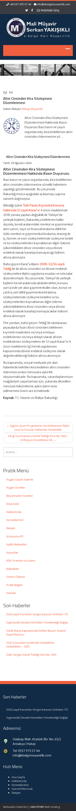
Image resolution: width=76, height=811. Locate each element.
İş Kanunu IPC (15, 536)
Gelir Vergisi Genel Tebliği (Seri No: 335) (31, 655)
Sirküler (11, 593)
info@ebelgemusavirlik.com (53, 4)
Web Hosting (52, 807)
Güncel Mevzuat (22, 789)
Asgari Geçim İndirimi (19, 479)
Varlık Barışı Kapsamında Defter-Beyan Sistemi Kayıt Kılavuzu (36, 633)
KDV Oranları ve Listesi (20, 560)
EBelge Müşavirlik (32, 109)
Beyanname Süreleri (19, 496)
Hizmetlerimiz (15, 520)
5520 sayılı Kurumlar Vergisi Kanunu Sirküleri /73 (37, 614)
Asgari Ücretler (15, 487)
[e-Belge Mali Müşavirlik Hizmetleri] (38, 27)
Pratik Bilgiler (14, 585)
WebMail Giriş (49, 10)
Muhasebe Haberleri (15, 807)
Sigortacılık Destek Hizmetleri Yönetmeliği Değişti (37, 622)
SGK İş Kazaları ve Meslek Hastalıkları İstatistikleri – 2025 (30, 645)
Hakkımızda (13, 512)
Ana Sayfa (18, 777)
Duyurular (12, 504)
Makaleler (12, 569)
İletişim (10, 528)
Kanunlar (12, 552)
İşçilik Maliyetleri (16, 544)
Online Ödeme (15, 577)
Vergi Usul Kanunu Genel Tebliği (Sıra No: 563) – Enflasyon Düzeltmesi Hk (38, 438)
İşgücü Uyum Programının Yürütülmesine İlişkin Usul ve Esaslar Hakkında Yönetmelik (38, 427)
